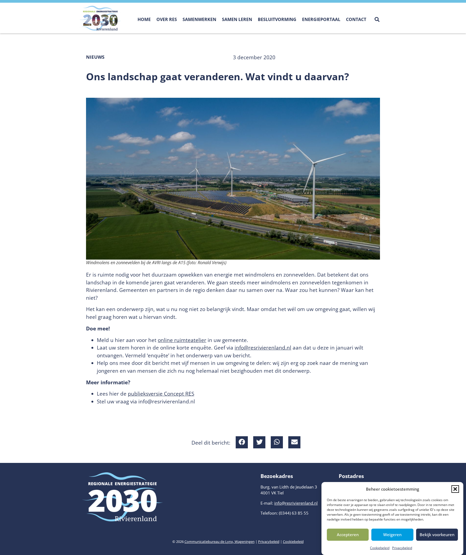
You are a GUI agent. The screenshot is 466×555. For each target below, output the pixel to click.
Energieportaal (321, 19)
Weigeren (392, 534)
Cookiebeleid (379, 548)
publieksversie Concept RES (161, 393)
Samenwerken (199, 19)
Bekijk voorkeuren (437, 534)
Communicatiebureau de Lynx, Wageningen (219, 541)
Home (144, 19)
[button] (455, 489)
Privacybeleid (402, 548)
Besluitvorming (277, 19)
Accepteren (348, 534)
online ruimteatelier (182, 340)
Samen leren (237, 19)
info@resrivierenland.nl (263, 347)
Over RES (166, 19)
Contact (356, 19)
